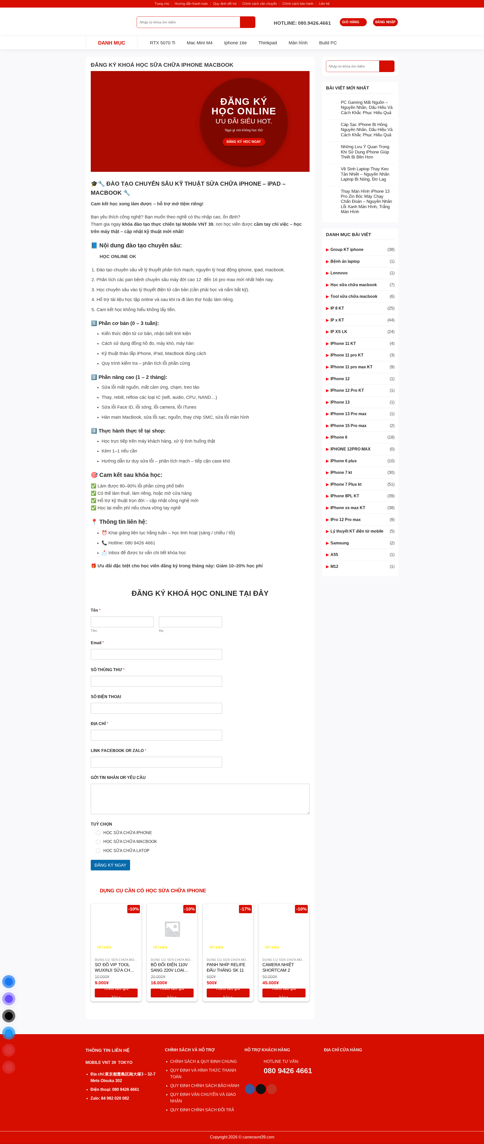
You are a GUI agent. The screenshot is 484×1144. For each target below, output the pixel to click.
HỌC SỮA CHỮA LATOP (126, 850)
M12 (334, 566)
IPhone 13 (340, 402)
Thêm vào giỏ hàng (116, 993)
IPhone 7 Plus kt (345, 484)
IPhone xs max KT (347, 508)
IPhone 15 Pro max (348, 425)
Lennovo (339, 273)
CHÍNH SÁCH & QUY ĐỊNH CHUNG (203, 1061)
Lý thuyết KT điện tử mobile (356, 531)
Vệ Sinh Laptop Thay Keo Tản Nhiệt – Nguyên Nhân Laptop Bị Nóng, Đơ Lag (365, 174)
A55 (334, 554)
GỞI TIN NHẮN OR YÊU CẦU (118, 777)
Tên (94, 631)
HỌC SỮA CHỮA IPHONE (127, 833)
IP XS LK (338, 332)
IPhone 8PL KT (344, 496)
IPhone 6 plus (343, 461)
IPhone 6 (338, 437)
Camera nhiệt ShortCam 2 (278, 967)
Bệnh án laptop (345, 261)
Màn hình (298, 42)
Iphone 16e (235, 42)
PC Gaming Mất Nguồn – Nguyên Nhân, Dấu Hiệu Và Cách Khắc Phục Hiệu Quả (366, 107)
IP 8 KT (337, 308)
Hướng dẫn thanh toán (191, 4)
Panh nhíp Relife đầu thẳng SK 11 (226, 967)
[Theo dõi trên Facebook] (250, 1089)
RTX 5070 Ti (162, 42)
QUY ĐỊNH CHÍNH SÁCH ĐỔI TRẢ (202, 1110)
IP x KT (337, 320)
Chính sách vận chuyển (259, 4)
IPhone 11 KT (343, 343)
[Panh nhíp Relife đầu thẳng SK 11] (228, 928)
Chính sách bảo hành (297, 4)
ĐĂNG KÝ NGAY (110, 865)
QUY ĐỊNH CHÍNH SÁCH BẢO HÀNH (204, 1086)
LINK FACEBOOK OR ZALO (118, 750)
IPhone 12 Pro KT (347, 390)
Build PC (328, 42)
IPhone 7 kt (341, 472)
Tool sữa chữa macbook (353, 296)
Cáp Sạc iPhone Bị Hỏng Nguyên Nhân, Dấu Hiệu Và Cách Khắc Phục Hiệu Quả (366, 129)
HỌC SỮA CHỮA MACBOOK (130, 841)
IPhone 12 (340, 379)
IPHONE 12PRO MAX (350, 449)
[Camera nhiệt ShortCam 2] (284, 928)
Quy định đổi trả (224, 4)
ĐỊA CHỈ (99, 724)
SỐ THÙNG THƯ (108, 670)
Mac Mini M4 (200, 42)
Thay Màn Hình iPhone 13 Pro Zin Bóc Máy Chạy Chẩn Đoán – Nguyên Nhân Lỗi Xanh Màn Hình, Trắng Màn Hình (366, 201)
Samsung (339, 543)
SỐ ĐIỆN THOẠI (106, 697)
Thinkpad (267, 42)
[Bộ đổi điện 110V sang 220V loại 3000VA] (172, 928)
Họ (161, 631)
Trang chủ (162, 4)
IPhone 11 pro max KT (351, 367)
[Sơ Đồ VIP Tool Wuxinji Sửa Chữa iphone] (116, 928)
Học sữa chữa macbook (353, 285)
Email (97, 643)
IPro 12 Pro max (345, 519)
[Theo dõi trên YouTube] (272, 1089)
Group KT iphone (347, 249)
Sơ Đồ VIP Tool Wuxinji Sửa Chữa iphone (115, 967)
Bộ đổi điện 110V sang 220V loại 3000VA (169, 967)
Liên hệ (324, 4)
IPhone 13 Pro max (348, 414)
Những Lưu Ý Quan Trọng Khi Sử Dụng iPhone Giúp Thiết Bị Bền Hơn (365, 151)
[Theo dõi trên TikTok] (261, 1089)
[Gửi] (247, 22)
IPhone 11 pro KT (347, 355)
